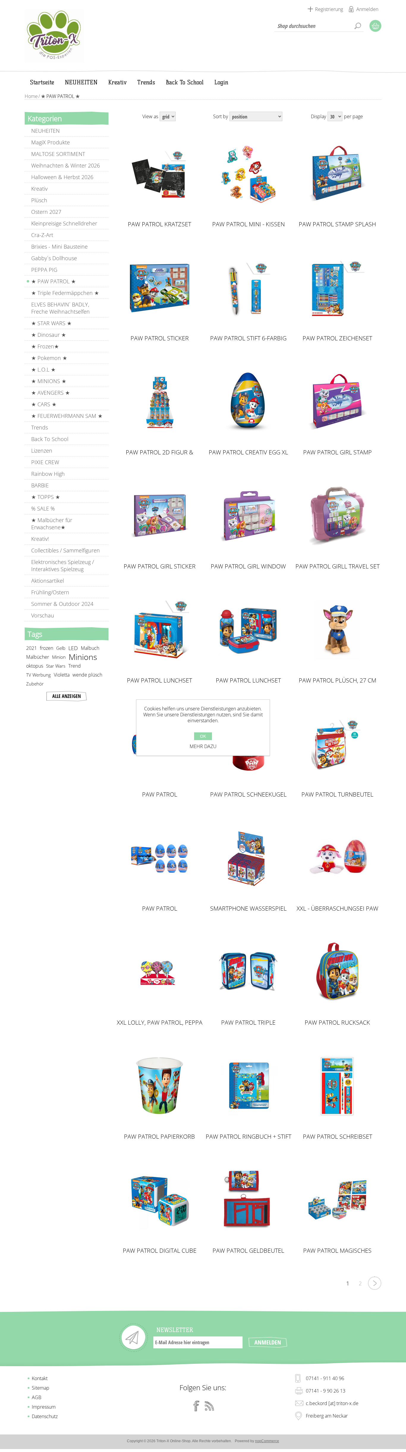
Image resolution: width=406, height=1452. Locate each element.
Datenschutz (45, 1416)
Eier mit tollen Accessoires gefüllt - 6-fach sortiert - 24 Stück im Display (159, 858)
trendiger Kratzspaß (159, 169)
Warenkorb (375, 26)
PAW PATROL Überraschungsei (159, 908)
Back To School (49, 439)
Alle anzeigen (66, 696)
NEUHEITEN (45, 130)
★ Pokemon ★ (49, 357)
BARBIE (40, 485)
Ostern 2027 (46, 211)
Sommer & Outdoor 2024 (62, 603)
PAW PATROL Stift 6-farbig (248, 338)
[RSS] (209, 1406)
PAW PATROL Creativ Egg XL (248, 452)
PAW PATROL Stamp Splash (337, 224)
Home (31, 96)
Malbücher (37, 657)
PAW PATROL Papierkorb (159, 1136)
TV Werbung (38, 675)
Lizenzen (41, 450)
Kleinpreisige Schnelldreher (64, 223)
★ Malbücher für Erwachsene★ (51, 523)
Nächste (374, 1283)
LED (73, 648)
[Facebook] (196, 1406)
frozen (46, 648)
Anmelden (367, 9)
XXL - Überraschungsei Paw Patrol (337, 908)
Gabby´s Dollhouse (54, 258)
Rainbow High (48, 473)
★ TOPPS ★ (45, 496)
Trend (74, 666)
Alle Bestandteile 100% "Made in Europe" (159, 288)
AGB (36, 1397)
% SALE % (43, 508)
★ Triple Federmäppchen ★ (65, 292)
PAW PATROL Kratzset (159, 224)
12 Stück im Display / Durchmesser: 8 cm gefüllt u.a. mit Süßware (159, 972)
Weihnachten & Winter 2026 (65, 165)
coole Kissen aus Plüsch (248, 172)
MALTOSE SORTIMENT (58, 153)
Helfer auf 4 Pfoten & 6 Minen (248, 286)
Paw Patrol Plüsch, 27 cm (337, 680)
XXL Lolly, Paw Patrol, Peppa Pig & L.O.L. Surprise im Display (159, 1022)
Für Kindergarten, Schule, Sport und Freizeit (159, 630)
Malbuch (90, 648)
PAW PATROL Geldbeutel (248, 1250)
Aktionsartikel (47, 580)
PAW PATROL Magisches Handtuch (337, 1250)
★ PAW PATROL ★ (53, 281)
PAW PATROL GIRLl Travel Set (337, 566)
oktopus (34, 666)
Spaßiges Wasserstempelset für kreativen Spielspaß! (337, 174)
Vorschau (42, 615)
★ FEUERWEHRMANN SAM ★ (67, 415)
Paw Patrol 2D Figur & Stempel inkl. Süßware (159, 452)
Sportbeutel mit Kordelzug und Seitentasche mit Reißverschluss (337, 744)
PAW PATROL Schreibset (337, 1136)
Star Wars (55, 666)
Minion (59, 657)
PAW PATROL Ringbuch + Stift (248, 1136)
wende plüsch (87, 675)
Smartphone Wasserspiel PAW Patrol (248, 908)
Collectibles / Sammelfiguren (65, 550)
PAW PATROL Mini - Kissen (248, 224)
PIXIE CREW (45, 462)
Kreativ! (40, 538)
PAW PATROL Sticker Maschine (159, 338)
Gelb (60, 648)
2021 (31, 648)
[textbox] (318, 26)
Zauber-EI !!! (337, 853)
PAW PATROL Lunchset (159, 680)
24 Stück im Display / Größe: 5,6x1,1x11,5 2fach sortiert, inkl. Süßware (248, 858)
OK (203, 736)
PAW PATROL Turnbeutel (337, 794)
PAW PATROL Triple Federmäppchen (248, 1022)
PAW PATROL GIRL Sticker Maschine (160, 566)
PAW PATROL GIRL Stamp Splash (337, 452)
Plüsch (39, 200)
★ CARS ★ (43, 404)
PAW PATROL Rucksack (337, 1022)
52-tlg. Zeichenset (337, 283)
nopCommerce (267, 1441)
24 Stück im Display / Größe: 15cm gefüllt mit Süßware (159, 402)
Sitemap (40, 1388)
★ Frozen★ (45, 346)
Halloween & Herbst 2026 (62, 177)
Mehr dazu (203, 746)
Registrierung (329, 9)
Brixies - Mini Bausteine (59, 246)
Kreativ (39, 188)
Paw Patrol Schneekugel (248, 794)
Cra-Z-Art (42, 234)
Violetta (62, 675)
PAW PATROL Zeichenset (337, 338)
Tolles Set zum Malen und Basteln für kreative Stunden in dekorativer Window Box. (248, 516)
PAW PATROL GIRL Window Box (248, 566)
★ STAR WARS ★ (51, 323)
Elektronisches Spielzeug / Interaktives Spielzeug (62, 565)
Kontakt (40, 1378)
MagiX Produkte (50, 142)
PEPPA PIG (44, 269)
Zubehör (35, 684)
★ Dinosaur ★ (48, 334)
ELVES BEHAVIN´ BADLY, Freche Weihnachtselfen (60, 308)
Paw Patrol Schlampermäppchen (159, 794)
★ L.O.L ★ (43, 369)
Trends (39, 427)
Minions (83, 656)
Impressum (44, 1407)
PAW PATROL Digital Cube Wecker (159, 1250)
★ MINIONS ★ (48, 381)
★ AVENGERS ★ (50, 392)
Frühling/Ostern (50, 592)
